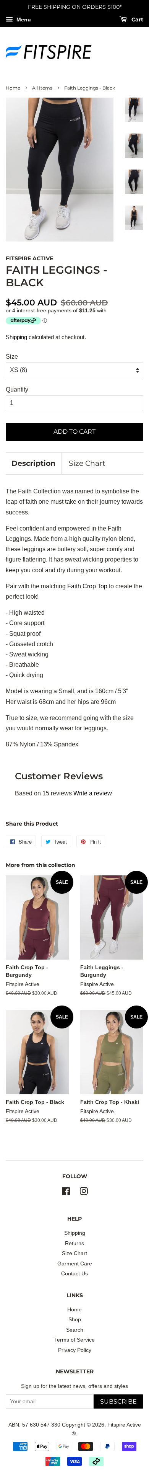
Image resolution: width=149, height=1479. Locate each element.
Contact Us (74, 1274)
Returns (74, 1243)
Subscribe (118, 1401)
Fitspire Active (124, 1425)
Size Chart (87, 463)
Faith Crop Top (87, 586)
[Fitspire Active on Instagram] (83, 1193)
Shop (74, 1319)
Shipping (16, 337)
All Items (42, 88)
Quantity (17, 389)
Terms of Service (74, 1340)
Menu (23, 19)
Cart (136, 19)
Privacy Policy (74, 1350)
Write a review (92, 793)
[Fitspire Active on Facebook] (66, 1193)
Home (13, 88)
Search (74, 1330)
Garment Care (74, 1264)
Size (12, 356)
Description (33, 463)
